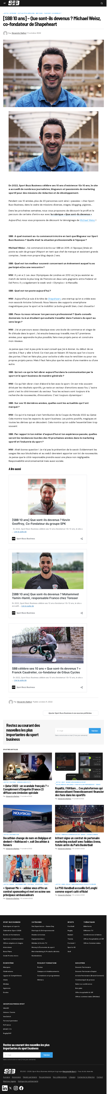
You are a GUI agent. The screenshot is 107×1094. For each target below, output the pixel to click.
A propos (6, 1077)
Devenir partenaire (30, 1077)
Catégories (36, 922)
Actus (6, 13)
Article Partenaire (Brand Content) (89, 976)
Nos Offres (80, 963)
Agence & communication (70, 834)
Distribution (14, 834)
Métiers (40, 980)
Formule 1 (71, 943)
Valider (94, 731)
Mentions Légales (9, 1081)
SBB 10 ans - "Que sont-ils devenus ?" (49, 13)
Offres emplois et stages (13, 943)
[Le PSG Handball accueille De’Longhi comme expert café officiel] (79, 868)
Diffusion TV (88, 930)
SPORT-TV (7, 1029)
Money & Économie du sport (76, 782)
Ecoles (5, 992)
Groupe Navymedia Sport (14, 1004)
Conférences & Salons (93, 935)
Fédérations (8, 971)
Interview (13, 13)
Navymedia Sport (69, 1071)
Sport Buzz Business (11, 922)
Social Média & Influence (64, 784)
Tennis (98, 784)
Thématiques (89, 922)
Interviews (7, 947)
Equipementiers (20, 884)
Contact (100, 1077)
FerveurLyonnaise (10, 1021)
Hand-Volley (65, 884)
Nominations (37, 956)
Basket (83, 834)
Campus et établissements (48, 971)
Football (13, 782)
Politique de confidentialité (28, 1081)
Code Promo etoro (10, 956)
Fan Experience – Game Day (43, 926)
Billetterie (88, 926)
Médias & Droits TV (24, 782)
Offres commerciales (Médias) (87, 997)
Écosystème (8, 963)
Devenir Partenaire (83, 967)
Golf (63, 782)
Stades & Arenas (92, 834)
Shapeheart (54, 298)
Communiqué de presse (85, 980)
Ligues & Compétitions (12, 976)
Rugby (70, 930)
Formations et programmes (48, 976)
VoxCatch (7, 1016)
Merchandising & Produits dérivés (84, 884)
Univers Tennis (9, 1012)
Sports (71, 922)
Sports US (39, 884)
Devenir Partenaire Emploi (85, 971)
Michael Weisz (87, 220)
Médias (6, 984)
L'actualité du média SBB (26, 13)
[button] (4, 3)
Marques (6, 967)
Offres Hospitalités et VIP (94, 939)
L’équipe (72, 1077)
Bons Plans (7, 951)
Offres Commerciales (92, 943)
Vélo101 (6, 1008)
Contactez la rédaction (86, 1077)
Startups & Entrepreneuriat (85, 784)
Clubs (5, 980)
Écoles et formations (11, 935)
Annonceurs (16, 1077)
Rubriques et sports (11, 926)
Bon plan (78, 988)
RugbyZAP (7, 1033)
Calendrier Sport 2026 (12, 930)
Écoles (40, 967)
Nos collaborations (60, 1077)
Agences (6, 988)
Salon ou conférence (83, 984)
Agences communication (13, 939)
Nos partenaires (45, 1077)
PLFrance (7, 1025)
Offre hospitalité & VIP (84, 992)
